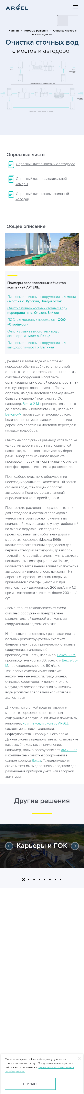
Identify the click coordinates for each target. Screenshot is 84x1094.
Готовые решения (36, 30)
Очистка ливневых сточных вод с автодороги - (33, 333)
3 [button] (34, 879)
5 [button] (44, 879)
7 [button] (55, 879)
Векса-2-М (31, 404)
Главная (13, 30)
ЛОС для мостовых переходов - (36, 322)
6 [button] (50, 879)
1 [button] (23, 879)
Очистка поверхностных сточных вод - (37, 310)
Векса (36, 761)
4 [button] (39, 879)
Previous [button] (9, 846)
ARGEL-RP (69, 750)
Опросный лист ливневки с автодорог (45, 164)
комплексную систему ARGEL (46, 723)
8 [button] (60, 879)
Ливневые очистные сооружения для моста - (41, 299)
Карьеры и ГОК (42, 846)
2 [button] (28, 879)
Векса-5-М (13, 414)
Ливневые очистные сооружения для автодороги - (36, 345)
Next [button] (75, 846)
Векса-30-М (66, 655)
